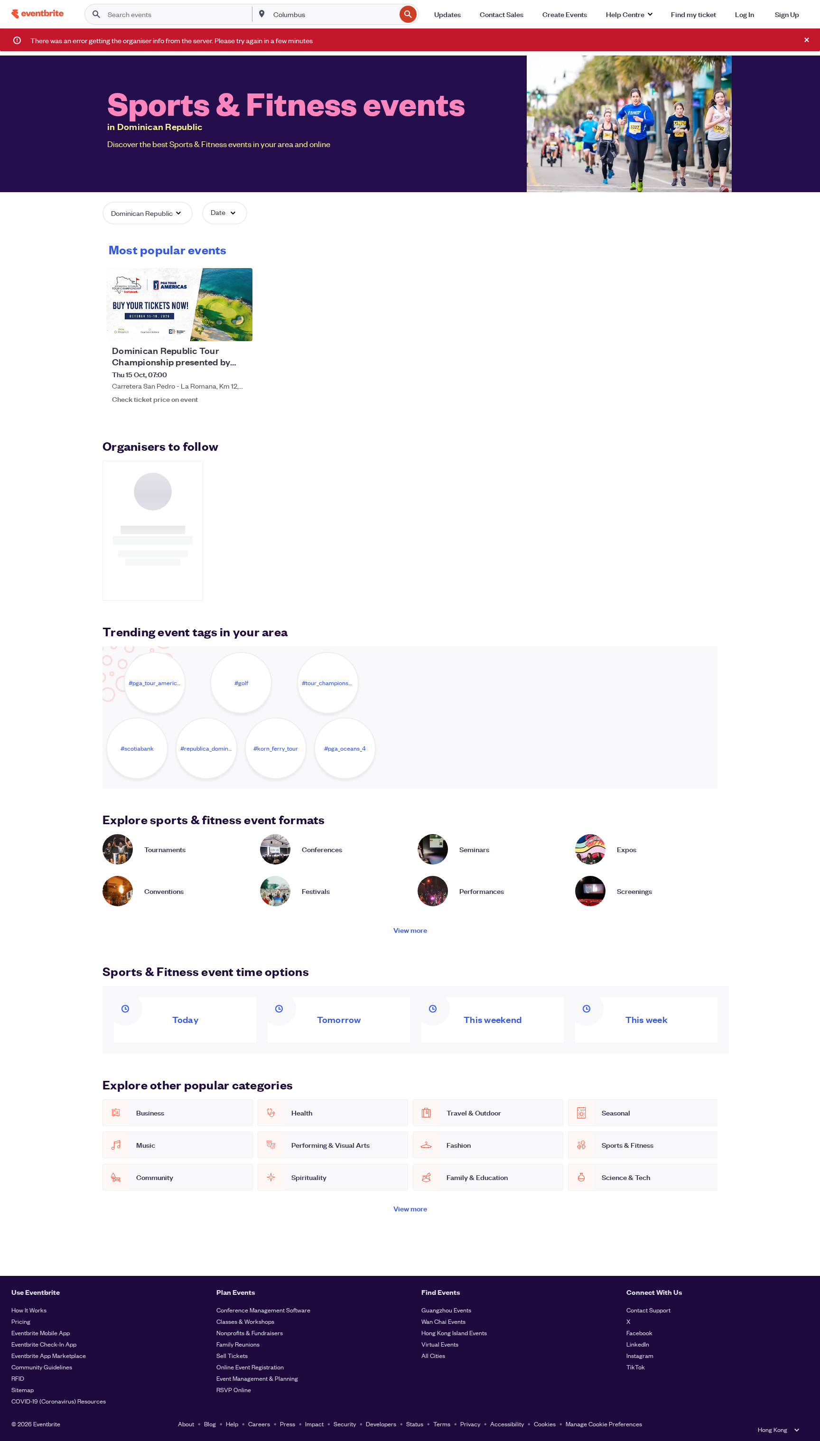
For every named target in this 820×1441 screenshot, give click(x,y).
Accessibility (507, 1423)
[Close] (806, 39)
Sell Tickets (232, 1355)
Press (287, 1423)
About (186, 1423)
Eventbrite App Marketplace (48, 1355)
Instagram (639, 1355)
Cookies (545, 1423)
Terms (441, 1423)
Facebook (639, 1332)
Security (345, 1423)
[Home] (37, 14)
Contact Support (648, 1309)
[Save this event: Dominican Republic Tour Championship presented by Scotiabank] (216, 327)
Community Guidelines (41, 1366)
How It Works (29, 1309)
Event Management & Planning (257, 1378)
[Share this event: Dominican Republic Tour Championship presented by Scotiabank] (239, 327)
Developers (381, 1423)
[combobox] (334, 14)
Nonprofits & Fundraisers (249, 1332)
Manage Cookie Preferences (604, 1423)
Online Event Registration (250, 1366)
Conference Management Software (263, 1309)
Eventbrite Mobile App (40, 1332)
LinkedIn (637, 1343)
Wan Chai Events (443, 1321)
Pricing (20, 1321)
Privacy (470, 1423)
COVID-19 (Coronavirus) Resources (58, 1400)
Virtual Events (439, 1343)
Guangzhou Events (446, 1309)
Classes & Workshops (245, 1321)
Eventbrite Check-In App (43, 1343)
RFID (17, 1378)
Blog (210, 1423)
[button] (629, 14)
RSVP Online (233, 1389)
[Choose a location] (262, 13)
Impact (314, 1423)
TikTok (635, 1366)
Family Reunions (238, 1343)
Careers (259, 1423)
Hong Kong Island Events (454, 1332)
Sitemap (22, 1389)
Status (414, 1423)
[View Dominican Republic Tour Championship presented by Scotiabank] (179, 304)
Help (232, 1423)
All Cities (433, 1355)
